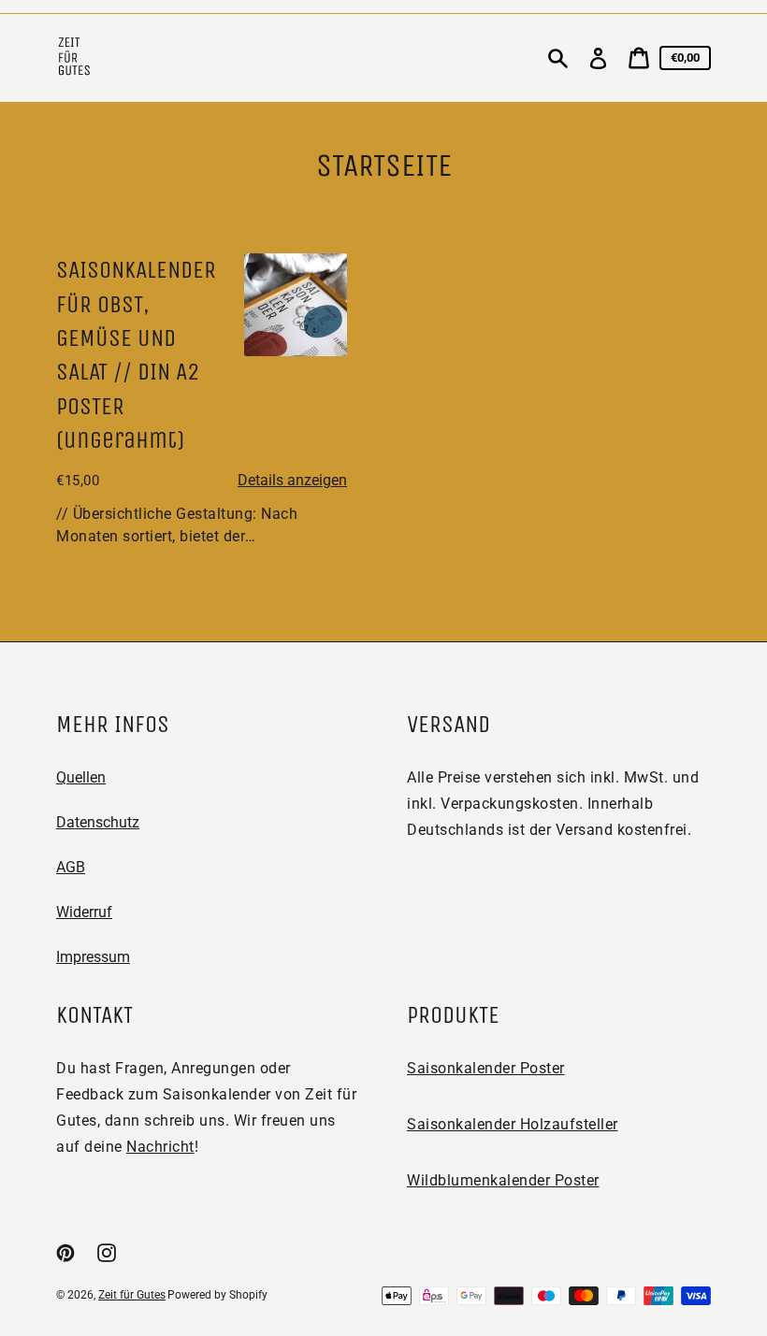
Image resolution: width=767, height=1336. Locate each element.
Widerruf (84, 912)
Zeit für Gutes (132, 1294)
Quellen (81, 777)
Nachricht (160, 1147)
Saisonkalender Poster (486, 1068)
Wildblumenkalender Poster (503, 1180)
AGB (70, 867)
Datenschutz (97, 822)
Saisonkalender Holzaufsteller (512, 1124)
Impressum (93, 957)
